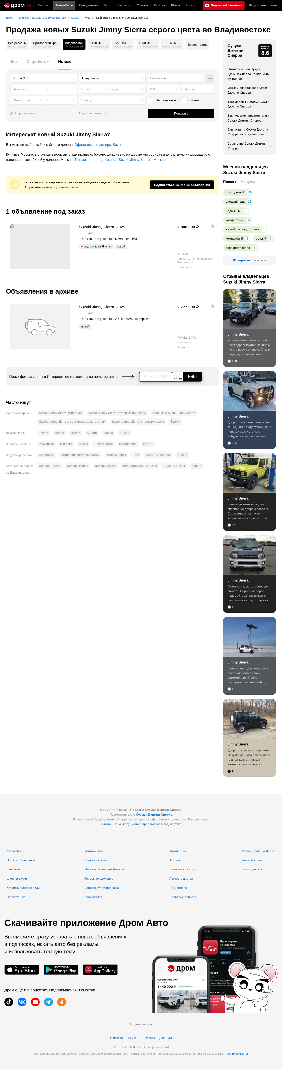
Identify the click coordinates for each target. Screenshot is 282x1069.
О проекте (117, 1038)
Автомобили (64, 5)
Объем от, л (21, 100)
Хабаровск (46, 454)
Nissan (75, 433)
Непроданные (166, 100)
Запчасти (124, 5)
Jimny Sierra (238, 334)
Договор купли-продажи (101, 887)
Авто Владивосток (237, 1053)
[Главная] (18, 5)
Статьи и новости (181, 869)
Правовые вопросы (183, 897)
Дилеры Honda (77, 465)
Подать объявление (21, 860)
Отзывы (142, 5)
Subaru (92, 433)
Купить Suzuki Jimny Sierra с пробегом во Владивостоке (141, 824)
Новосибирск (116, 454)
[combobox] (43, 78)
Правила (149, 1038)
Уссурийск (46, 443)
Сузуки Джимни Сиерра (235, 50)
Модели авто (139, 1024)
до (116, 89)
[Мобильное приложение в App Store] (21, 969)
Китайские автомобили (23, 887)
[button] (175, 421)
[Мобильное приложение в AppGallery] (100, 969)
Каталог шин (178, 851)
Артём (83, 443)
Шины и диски (17, 878)
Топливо (190, 89)
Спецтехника (16, 897)
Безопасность (252, 860)
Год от (85, 89)
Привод (86, 100)
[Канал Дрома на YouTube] (35, 1002)
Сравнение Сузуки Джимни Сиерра (247, 146)
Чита (135, 454)
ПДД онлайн (178, 887)
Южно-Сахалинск (158, 454)
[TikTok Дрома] (8, 1002)
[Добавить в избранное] (212, 226)
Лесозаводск (104, 443)
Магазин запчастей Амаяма (104, 869)
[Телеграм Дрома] (48, 1002)
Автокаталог (93, 897)
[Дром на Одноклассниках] (61, 1002)
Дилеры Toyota (49, 465)
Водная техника (95, 860)
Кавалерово (127, 443)
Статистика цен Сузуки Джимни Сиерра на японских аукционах (248, 73)
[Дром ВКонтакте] (22, 1002)
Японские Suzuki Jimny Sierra (174, 413)
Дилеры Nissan (106, 465)
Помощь (133, 1038)
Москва (43, 5)
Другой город (197, 44)
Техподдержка (252, 869)
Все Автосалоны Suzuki (140, 465)
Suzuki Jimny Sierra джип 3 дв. (60, 413)
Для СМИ (165, 1038)
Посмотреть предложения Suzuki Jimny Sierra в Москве (120, 160)
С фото (193, 100)
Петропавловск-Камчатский (80, 454)
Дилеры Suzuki (174, 465)
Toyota (43, 433)
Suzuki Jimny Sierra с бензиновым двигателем (72, 421)
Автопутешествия (182, 878)
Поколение (158, 78)
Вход (263, 5)
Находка (66, 443)
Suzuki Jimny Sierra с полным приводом (118, 413)
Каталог (159, 5)
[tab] (14, 64)
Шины (175, 5)
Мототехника (93, 851)
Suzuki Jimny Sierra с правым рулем (138, 421)
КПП (153, 89)
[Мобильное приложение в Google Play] (61, 969)
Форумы (175, 860)
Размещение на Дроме (258, 851)
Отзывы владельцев (98, 878)
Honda (59, 433)
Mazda (108, 433)
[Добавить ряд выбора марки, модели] (210, 78)
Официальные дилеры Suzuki (98, 145)
